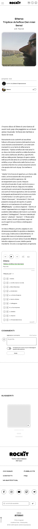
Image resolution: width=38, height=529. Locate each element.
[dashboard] (36, 2)
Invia (15, 353)
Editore (18, 513)
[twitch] (26, 491)
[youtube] (19, 491)
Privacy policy (23, 522)
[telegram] (34, 491)
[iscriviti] (33, 503)
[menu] (2, 2)
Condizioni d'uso (15, 522)
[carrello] (29, 2)
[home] (15, 2)
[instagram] (11, 491)
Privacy (1, 520)
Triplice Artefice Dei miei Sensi (13, 264)
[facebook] (3, 491)
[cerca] (32, 2)
